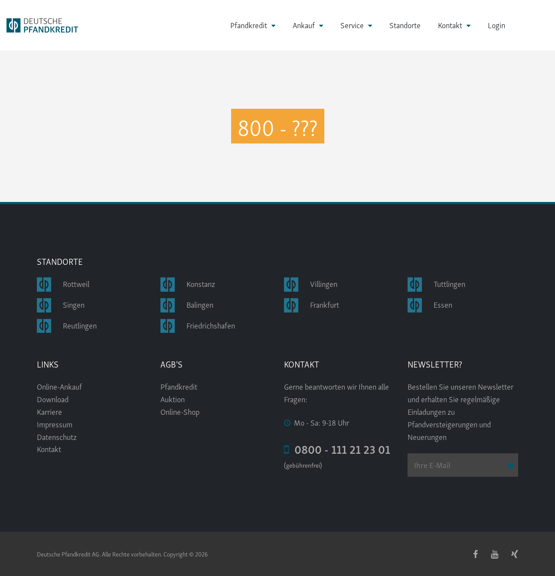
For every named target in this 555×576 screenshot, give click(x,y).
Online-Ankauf (59, 386)
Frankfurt (324, 304)
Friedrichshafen (210, 325)
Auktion (172, 398)
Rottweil (76, 283)
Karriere (49, 411)
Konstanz (200, 283)
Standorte (405, 25)
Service (352, 25)
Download (53, 398)
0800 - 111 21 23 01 (339, 448)
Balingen (199, 304)
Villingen (323, 283)
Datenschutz (57, 436)
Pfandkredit (248, 25)
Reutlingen (80, 325)
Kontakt (450, 25)
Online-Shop (179, 411)
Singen (74, 304)
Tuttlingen (449, 283)
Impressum (54, 423)
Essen (443, 304)
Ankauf (304, 25)
